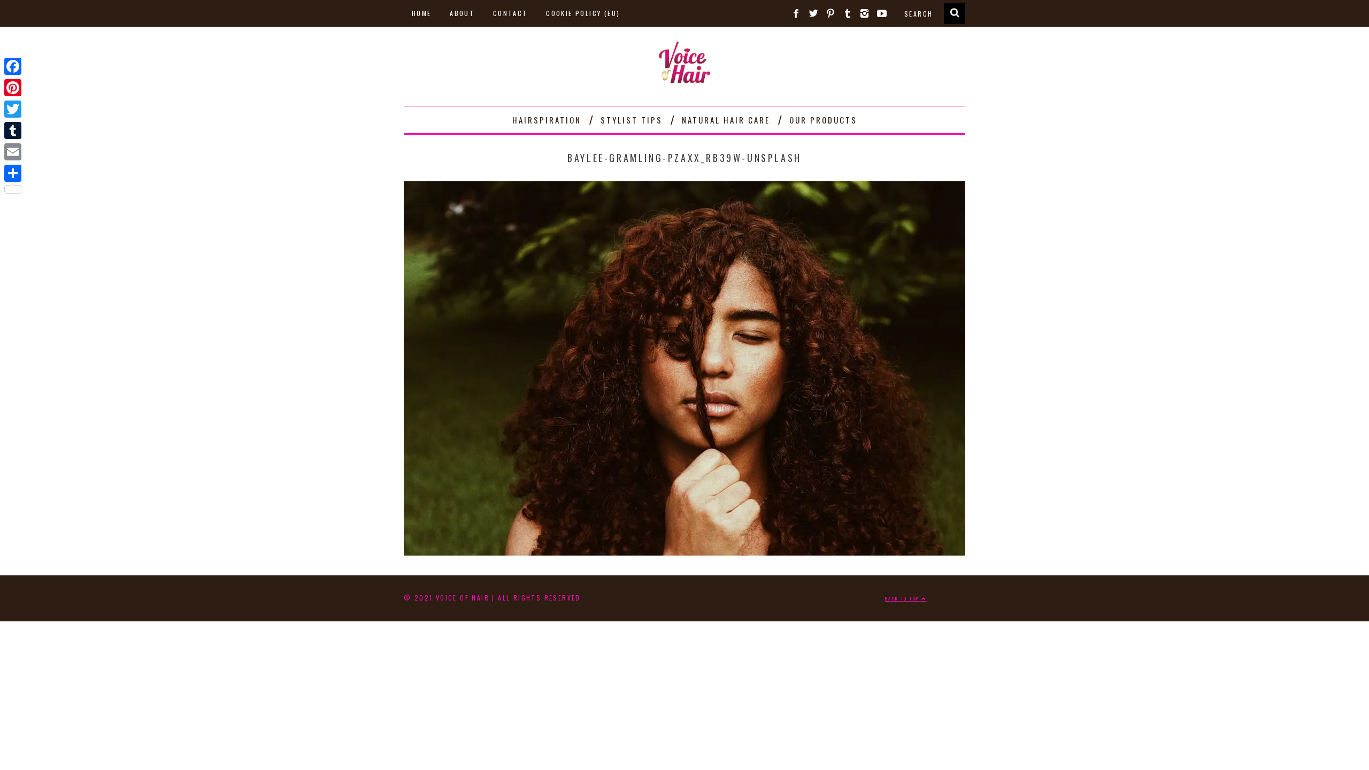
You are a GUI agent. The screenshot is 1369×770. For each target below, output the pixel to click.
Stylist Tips (632, 120)
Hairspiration (546, 120)
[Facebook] (13, 66)
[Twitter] (13, 109)
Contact (510, 13)
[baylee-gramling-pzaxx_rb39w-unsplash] (684, 551)
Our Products (823, 120)
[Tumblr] (13, 130)
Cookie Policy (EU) (583, 13)
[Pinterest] (13, 87)
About (462, 13)
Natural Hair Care (726, 120)
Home (422, 13)
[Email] (13, 152)
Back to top (903, 598)
